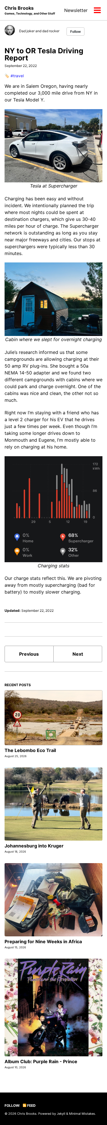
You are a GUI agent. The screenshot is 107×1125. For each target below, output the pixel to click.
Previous (29, 654)
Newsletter (76, 10)
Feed (31, 1105)
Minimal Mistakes (82, 1114)
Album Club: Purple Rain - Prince (41, 1061)
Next (77, 654)
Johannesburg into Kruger (34, 846)
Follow (75, 31)
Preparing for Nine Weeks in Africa (43, 941)
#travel (17, 76)
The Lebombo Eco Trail (30, 750)
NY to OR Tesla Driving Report (44, 54)
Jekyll (61, 1114)
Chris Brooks (30, 10)
